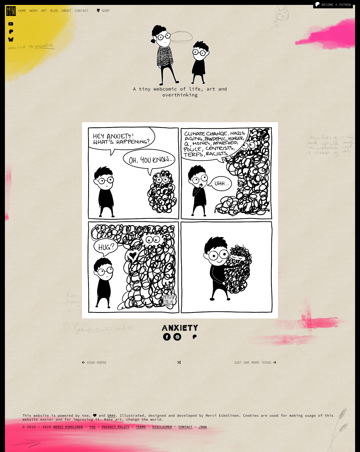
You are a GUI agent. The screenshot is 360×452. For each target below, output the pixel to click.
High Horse (96, 362)
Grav (111, 415)
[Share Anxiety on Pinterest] (177, 337)
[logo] (11, 11)
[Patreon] (194, 337)
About (66, 10)
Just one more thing (253, 362)
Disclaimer (162, 427)
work (33, 10)
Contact (81, 10)
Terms (141, 427)
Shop (104, 10)
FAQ (92, 427)
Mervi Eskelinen (68, 427)
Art (44, 10)
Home (22, 10)
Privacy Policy (115, 427)
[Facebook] (167, 337)
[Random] (179, 362)
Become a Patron (335, 4)
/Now (203, 427)
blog (54, 10)
